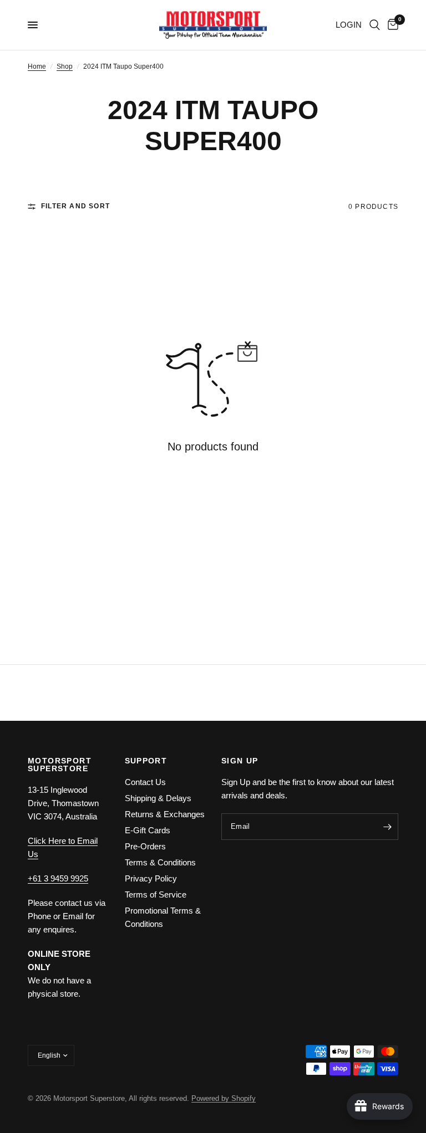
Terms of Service (155, 894)
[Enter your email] (387, 826)
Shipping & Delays (158, 798)
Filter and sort (75, 206)
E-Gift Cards (147, 830)
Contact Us (145, 782)
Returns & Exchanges (165, 814)
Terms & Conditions (160, 862)
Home (37, 66)
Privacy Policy (151, 878)
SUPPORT (146, 761)
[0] (391, 25)
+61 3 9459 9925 (58, 878)
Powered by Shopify (223, 1098)
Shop (65, 66)
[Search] (375, 25)
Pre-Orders (145, 846)
